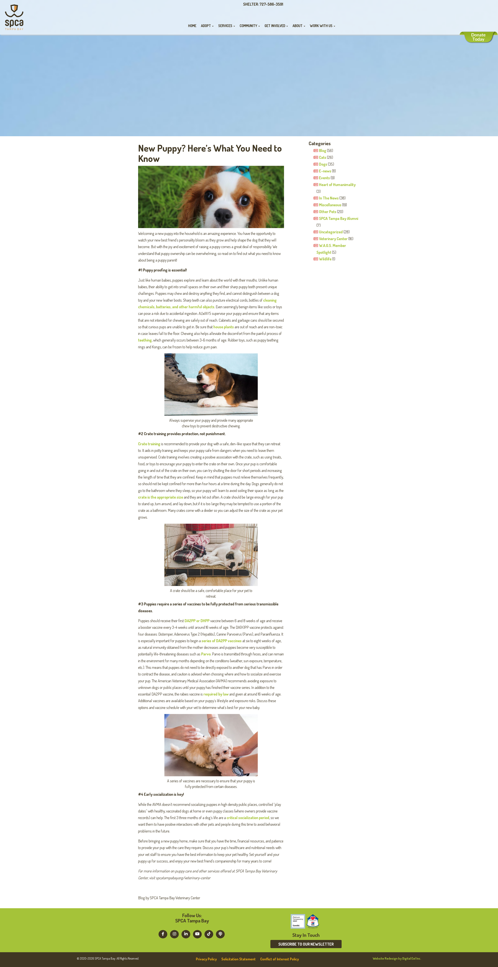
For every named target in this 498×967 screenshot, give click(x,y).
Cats (322, 157)
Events (324, 177)
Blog (322, 150)
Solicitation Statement (238, 959)
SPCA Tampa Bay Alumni (338, 218)
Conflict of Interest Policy (279, 959)
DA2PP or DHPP (197, 620)
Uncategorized (331, 231)
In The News (329, 197)
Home (192, 26)
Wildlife (325, 258)
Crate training (149, 443)
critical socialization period (248, 817)
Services (225, 26)
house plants (223, 326)
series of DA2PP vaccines (222, 640)
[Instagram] (174, 933)
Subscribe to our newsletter (306, 944)
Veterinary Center (333, 238)
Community (249, 26)
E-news (325, 170)
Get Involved (275, 26)
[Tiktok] (208, 933)
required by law (216, 693)
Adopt (206, 26)
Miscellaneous (330, 204)
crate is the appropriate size (160, 497)
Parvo (206, 653)
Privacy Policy (206, 959)
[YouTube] (197, 933)
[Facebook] (163, 933)
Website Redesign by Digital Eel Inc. (397, 958)
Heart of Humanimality (337, 184)
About (298, 26)
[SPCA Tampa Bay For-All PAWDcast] (220, 933)
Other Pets (327, 211)
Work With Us (321, 26)
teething (145, 340)
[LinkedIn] (185, 933)
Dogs (323, 164)
